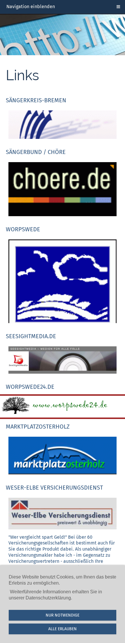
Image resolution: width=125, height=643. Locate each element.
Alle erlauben (62, 628)
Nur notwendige (62, 615)
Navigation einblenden (30, 6)
